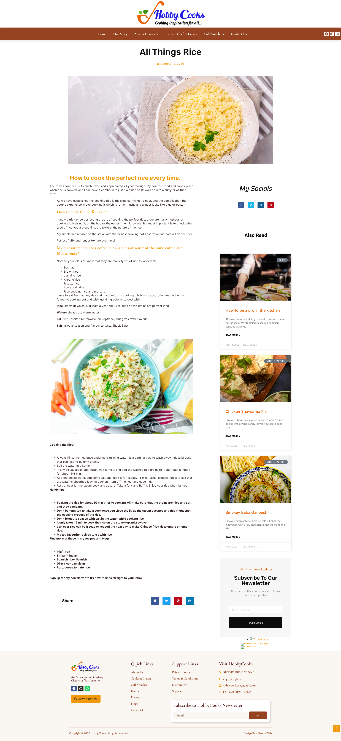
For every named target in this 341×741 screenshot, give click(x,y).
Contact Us (239, 34)
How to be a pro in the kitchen (253, 310)
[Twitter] (251, 205)
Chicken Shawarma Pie (246, 411)
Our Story (120, 34)
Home (102, 34)
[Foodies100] (250, 646)
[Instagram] (332, 34)
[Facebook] (326, 34)
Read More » (233, 335)
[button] (155, 601)
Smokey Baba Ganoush (246, 512)
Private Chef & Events (181, 34)
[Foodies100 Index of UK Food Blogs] (255, 643)
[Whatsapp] (337, 34)
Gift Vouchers (214, 34)
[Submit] (258, 715)
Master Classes (145, 34)
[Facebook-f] (241, 205)
